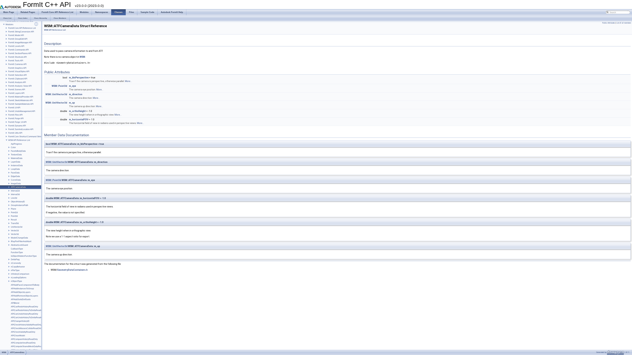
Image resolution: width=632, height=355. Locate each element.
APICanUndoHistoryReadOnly (24, 314)
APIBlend (15, 303)
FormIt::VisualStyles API (18, 71)
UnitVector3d (16, 227)
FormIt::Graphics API (17, 68)
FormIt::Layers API (16, 93)
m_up (72, 102)
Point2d (14, 212)
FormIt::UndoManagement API (21, 111)
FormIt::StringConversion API (21, 32)
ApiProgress (16, 144)
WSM (82, 57)
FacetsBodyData (18, 151)
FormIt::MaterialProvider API (20, 97)
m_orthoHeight (77, 111)
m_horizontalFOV (78, 119)
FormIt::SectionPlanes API (19, 53)
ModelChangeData (19, 238)
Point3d (14, 216)
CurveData (16, 180)
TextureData (16, 155)
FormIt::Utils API (15, 133)
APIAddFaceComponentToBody (25, 285)
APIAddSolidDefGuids (21, 299)
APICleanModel (18, 335)
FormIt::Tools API (15, 60)
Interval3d (15, 194)
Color (13, 147)
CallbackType (17, 249)
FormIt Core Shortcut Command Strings (25, 136)
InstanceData (17, 165)
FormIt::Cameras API (17, 64)
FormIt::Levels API (16, 46)
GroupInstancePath (19, 205)
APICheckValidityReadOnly (23, 332)
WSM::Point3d (59, 86)
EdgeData (15, 176)
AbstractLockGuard (19, 245)
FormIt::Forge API (16, 118)
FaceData (15, 173)
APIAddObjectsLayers (20, 292)
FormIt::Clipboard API (17, 79)
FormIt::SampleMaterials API (20, 104)
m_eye (72, 86)
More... (128, 81)
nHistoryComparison (20, 274)
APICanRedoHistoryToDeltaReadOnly (28, 310)
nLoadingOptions (18, 277)
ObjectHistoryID (18, 202)
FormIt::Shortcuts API (17, 57)
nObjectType (16, 281)
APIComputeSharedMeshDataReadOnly (29, 346)
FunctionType (17, 252)
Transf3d (15, 223)
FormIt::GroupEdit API (17, 39)
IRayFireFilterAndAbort (21, 241)
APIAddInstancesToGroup (22, 288)
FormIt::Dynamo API (17, 126)
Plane (13, 209)
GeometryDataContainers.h (72, 270)
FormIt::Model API (16, 35)
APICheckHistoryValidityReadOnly (26, 325)
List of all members (623, 23)
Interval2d (15, 191)
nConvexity (16, 263)
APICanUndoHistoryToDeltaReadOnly (28, 317)
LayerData (15, 162)
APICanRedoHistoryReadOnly (24, 307)
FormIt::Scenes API (16, 89)
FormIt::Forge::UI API (17, 122)
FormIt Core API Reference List (22, 28)
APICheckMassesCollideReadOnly (26, 328)
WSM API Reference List (19, 140)
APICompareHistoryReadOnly (24, 339)
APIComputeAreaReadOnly (23, 343)
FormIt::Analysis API (17, 82)
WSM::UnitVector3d (56, 94)
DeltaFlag (15, 259)
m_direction (75, 94)
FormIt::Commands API (18, 50)
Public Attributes (608, 23)
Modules (9, 24)
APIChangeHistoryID (20, 321)
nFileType (15, 270)
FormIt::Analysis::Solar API (20, 86)
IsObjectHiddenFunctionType (24, 256)
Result (14, 220)
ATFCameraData (18, 187)
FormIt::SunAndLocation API (20, 129)
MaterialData (16, 158)
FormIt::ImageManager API (20, 42)
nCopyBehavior (18, 267)
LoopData (15, 169)
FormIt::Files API (15, 115)
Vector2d (15, 230)
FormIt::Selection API (17, 75)
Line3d (14, 198)
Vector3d (15, 234)
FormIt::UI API (14, 107)
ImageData (16, 183)
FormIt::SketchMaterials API (20, 100)
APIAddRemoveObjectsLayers (24, 296)
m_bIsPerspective (79, 77)
